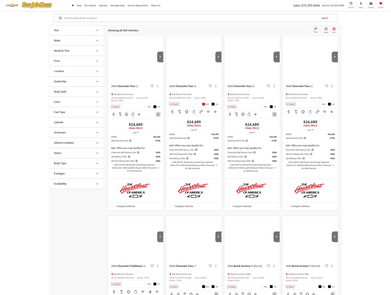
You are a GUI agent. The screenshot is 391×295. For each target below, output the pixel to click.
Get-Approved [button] (117, 5)
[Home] (72, 5)
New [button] (79, 5)
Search (324, 18)
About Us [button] (155, 5)
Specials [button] (103, 5)
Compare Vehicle (125, 215)
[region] (135, 153)
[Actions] (157, 86)
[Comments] (158, 114)
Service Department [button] (138, 5)
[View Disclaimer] (139, 114)
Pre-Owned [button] (90, 5)
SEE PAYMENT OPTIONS (136, 177)
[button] (160, 57)
